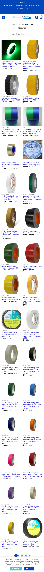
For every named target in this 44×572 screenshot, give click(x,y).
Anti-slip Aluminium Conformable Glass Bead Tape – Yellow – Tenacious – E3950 (32, 66)
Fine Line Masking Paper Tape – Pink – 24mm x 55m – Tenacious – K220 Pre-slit (11, 474)
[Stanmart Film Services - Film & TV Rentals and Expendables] (22, 17)
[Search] (36, 17)
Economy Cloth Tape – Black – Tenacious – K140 (31, 232)
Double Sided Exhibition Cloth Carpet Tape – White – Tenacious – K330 (11, 198)
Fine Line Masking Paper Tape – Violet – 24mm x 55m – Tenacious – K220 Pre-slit (10, 509)
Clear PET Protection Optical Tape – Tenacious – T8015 (11, 164)
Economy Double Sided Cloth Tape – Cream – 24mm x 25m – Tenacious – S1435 (32, 300)
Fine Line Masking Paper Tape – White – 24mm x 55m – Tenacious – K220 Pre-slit (31, 509)
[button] (3, 17)
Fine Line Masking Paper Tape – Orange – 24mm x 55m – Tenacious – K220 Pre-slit (32, 440)
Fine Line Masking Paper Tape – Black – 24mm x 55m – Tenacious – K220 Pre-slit (31, 370)
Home (13, 24)
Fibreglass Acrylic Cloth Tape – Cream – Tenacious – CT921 (11, 369)
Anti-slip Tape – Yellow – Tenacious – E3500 (31, 99)
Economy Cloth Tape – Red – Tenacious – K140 (32, 267)
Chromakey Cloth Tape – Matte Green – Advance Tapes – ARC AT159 (32, 131)
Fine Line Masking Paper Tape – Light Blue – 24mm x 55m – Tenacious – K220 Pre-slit (32, 405)
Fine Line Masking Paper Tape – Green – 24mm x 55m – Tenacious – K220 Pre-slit (10, 405)
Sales (20, 24)
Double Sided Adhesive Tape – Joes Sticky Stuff (31, 164)
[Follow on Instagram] (18, 2)
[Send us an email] (20, 2)
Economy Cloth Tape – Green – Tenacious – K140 (11, 267)
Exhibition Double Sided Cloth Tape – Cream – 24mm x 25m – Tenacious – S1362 (32, 335)
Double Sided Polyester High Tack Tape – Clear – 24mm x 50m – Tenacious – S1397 (11, 234)
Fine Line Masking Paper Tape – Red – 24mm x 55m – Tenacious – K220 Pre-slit (32, 474)
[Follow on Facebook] (16, 2)
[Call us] (22, 2)
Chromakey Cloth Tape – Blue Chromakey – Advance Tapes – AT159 (11, 131)
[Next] (28, 555)
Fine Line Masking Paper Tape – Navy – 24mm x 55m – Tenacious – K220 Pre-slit (10, 440)
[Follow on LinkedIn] (24, 2)
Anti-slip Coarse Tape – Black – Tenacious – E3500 (11, 99)
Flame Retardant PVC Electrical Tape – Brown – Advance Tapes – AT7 (32, 543)
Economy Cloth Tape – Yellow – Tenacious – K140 (11, 298)
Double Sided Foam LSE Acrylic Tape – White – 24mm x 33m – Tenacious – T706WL (32, 199)
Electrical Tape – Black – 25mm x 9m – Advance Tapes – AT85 (10, 334)
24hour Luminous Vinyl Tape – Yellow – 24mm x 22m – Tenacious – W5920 (11, 65)
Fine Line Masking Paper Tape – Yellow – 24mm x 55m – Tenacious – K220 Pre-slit (10, 544)
